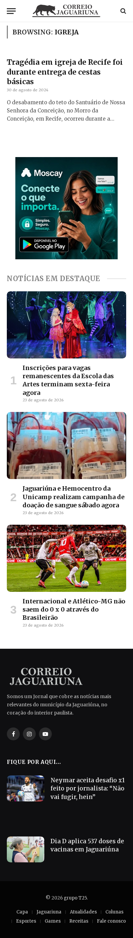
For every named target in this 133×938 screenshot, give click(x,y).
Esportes (26, 921)
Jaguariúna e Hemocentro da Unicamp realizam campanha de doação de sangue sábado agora (73, 497)
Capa (22, 912)
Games (53, 921)
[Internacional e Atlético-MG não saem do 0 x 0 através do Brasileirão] (66, 558)
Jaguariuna (48, 912)
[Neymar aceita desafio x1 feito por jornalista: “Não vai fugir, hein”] (25, 788)
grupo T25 (75, 898)
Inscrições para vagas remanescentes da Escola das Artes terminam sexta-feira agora (68, 380)
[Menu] (11, 11)
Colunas (114, 912)
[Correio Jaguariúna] (66, 11)
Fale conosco (111, 921)
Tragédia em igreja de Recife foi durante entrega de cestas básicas (65, 72)
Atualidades (83, 912)
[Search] (122, 11)
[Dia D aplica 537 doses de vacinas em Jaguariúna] (25, 849)
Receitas (78, 921)
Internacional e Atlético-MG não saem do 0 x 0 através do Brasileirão (74, 609)
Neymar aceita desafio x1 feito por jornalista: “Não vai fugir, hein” (87, 788)
